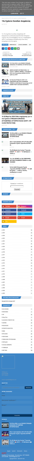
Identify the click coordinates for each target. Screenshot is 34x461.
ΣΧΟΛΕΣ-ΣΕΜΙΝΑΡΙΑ (22, 44)
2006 (17, 285)
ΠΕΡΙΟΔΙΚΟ (17, 342)
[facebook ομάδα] (24, 210)
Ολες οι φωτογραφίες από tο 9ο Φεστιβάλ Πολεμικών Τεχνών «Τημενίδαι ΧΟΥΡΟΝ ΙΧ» (21, 143)
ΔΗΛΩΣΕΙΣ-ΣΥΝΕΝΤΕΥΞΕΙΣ (17, 320)
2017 (17, 254)
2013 (17, 265)
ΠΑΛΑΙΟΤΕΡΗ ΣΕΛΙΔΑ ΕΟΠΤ (8, 301)
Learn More (14, 13)
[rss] (9, 221)
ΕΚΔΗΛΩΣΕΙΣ (17, 325)
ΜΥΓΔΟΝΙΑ (17, 333)
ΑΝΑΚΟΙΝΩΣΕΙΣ (13, 44)
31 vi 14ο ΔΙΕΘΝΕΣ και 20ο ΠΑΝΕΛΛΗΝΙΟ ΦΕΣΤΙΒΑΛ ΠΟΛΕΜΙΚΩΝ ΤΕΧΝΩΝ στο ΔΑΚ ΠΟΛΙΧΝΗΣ (20, 160)
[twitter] (24, 213)
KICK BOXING (17, 309)
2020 (17, 246)
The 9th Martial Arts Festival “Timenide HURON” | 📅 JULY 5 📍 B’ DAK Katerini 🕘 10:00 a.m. (21, 152)
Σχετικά (13, 451)
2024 (17, 235)
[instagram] (24, 206)
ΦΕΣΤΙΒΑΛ (17, 350)
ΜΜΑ (17, 331)
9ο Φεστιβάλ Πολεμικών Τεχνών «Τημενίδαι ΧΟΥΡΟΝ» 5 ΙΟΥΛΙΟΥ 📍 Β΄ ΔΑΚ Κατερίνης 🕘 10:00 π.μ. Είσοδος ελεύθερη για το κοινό (21, 169)
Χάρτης (25, 451)
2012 (17, 268)
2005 (17, 287)
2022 (17, 241)
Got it (22, 13)
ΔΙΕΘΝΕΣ (17, 322)
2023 (17, 238)
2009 (17, 276)
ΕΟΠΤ (4, 453)
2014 (17, 263)
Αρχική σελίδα (5, 18)
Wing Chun (17, 317)
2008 (17, 279)
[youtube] (9, 206)
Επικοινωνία (19, 451)
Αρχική (8, 451)
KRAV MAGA (17, 311)
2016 (17, 257)
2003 (17, 293)
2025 (17, 232)
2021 (17, 243)
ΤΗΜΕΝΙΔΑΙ (17, 347)
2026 (17, 230)
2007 (17, 282)
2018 (17, 252)
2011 (17, 271)
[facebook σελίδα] (9, 210)
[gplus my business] (24, 217)
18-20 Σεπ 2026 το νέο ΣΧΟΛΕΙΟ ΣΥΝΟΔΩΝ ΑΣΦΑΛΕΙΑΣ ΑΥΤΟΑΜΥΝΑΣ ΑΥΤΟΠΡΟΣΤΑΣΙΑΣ (21, 134)
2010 (17, 274)
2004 (17, 290)
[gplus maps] (9, 217)
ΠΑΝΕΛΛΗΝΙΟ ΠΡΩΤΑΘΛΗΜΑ (17, 339)
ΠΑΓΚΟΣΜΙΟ (17, 336)
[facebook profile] (9, 213)
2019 (17, 249)
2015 (17, 260)
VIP (10, 18)
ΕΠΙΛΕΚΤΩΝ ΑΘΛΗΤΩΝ (17, 328)
